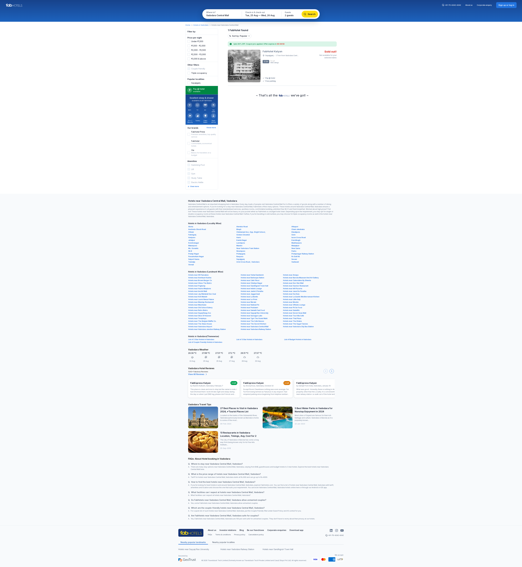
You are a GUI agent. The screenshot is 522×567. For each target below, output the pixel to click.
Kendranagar (193, 243)
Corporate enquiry (484, 5)
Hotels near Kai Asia (291, 294)
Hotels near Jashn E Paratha (252, 291)
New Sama (295, 248)
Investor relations (228, 530)
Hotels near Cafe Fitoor (250, 280)
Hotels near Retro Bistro (198, 310)
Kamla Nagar (241, 240)
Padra (293, 251)
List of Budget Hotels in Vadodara (297, 339)
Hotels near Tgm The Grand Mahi (254, 318)
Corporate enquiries (276, 530)
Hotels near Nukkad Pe (250, 305)
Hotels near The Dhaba (292, 321)
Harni (238, 237)
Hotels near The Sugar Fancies (295, 324)
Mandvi (239, 246)
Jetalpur (191, 240)
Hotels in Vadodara (200, 25)
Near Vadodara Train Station (247, 248)
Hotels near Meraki (248, 302)
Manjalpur (295, 246)
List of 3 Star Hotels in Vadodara (249, 339)
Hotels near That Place (292, 318)
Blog (242, 530)
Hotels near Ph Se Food (292, 308)
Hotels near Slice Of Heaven (199, 316)
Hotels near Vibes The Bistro (200, 283)
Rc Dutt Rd (295, 256)
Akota (190, 227)
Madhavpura (296, 243)
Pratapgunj (240, 254)
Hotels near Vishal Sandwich (252, 275)
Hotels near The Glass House (200, 324)
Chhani (191, 232)
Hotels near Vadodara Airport (200, 327)
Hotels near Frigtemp (196, 286)
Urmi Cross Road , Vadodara (247, 262)
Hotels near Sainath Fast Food (253, 310)
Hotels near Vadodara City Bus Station (298, 327)
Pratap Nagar (193, 254)
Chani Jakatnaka (297, 229)
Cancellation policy (256, 535)
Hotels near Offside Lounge (294, 305)
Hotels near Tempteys (197, 318)
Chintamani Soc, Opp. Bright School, (250, 232)
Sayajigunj (240, 259)
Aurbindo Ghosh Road (197, 229)
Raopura (239, 256)
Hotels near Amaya (290, 275)
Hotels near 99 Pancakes (198, 275)
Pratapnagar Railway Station (302, 254)
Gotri (293, 235)
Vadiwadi (295, 262)
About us (469, 5)
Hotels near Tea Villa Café (293, 316)
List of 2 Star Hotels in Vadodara (201, 339)
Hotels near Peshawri (249, 308)
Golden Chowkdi (243, 235)
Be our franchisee (255, 530)
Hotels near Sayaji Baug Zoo (199, 313)
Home (187, 25)
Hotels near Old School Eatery (200, 308)
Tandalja (191, 262)
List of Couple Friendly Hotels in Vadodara (205, 342)
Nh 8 (190, 251)
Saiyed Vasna (193, 259)
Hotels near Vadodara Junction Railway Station (207, 329)
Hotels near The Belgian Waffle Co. (202, 321)
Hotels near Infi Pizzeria (292, 289)
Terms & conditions (223, 535)
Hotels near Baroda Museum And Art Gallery (301, 278)
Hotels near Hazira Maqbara (199, 289)
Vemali (191, 265)
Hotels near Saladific (291, 310)
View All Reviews (196, 374)
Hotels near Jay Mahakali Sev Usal (202, 294)
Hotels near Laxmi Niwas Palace (201, 299)
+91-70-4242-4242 (453, 5)
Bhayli (238, 229)
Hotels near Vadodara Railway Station (256, 329)
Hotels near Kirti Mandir (197, 297)
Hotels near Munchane (197, 305)
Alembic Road (242, 227)
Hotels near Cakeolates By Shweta (297, 280)
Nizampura (240, 251)
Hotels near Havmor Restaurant (295, 286)
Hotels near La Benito (249, 297)
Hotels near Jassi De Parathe (294, 291)
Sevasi (294, 259)
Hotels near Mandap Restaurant (201, 302)
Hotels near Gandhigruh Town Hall (254, 286)
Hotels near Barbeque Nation (252, 278)
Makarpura (192, 246)
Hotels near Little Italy (291, 299)
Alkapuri (294, 227)
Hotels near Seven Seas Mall (294, 313)
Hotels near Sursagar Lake (251, 316)
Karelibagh (295, 240)
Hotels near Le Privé (249, 299)
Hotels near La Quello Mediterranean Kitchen (301, 297)
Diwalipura (295, 232)
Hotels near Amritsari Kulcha (199, 278)
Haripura (191, 237)
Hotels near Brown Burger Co (200, 280)
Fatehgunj (192, 235)
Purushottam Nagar (196, 256)
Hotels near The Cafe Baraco (252, 321)
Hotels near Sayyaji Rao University (254, 313)
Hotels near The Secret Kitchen (253, 324)
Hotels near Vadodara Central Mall (254, 327)
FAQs (210, 535)
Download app (296, 530)
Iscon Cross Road (298, 237)
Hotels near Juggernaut (250, 294)
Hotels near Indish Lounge (251, 289)
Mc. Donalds (193, 248)
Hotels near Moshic (291, 302)
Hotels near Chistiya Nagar (251, 283)
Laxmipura (240, 243)
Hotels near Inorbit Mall (197, 291)
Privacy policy (239, 535)
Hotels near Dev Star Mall (293, 283)
